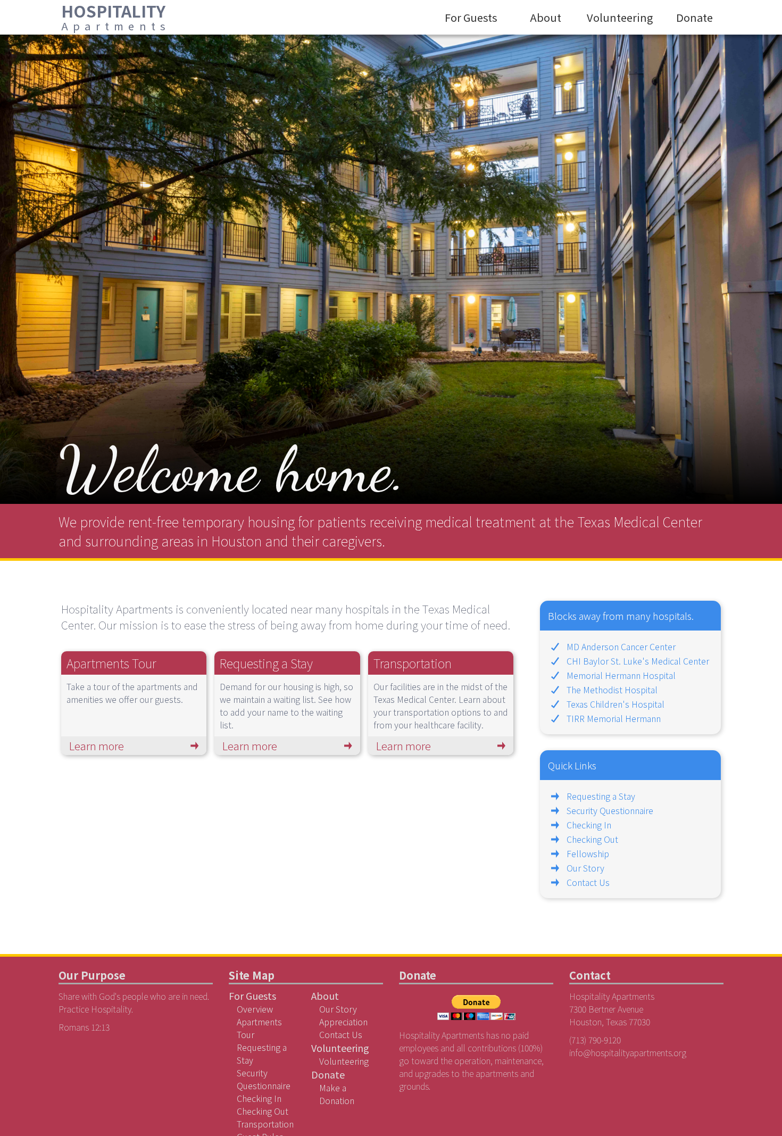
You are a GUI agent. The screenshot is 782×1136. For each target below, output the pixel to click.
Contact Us (588, 882)
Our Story (585, 867)
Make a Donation (336, 1094)
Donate (694, 17)
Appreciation (343, 1021)
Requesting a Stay (601, 796)
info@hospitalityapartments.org (627, 1052)
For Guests (471, 17)
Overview (255, 1008)
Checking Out (592, 839)
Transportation (265, 1123)
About (545, 17)
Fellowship (588, 853)
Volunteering (620, 17)
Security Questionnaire (610, 810)
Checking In (589, 824)
